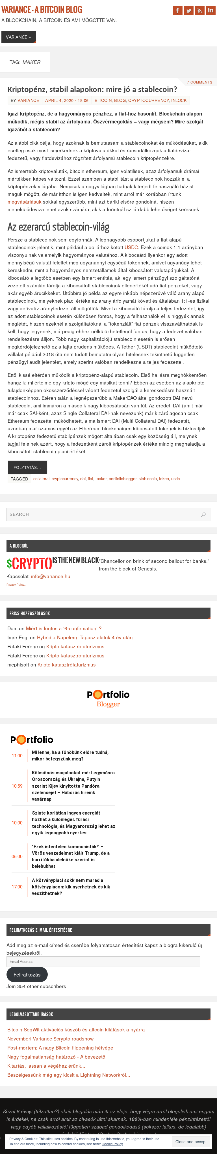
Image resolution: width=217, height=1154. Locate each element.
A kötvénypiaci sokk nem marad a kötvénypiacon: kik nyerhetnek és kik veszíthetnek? (71, 887)
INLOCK (179, 100)
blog (120, 100)
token (164, 478)
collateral (41, 478)
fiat (90, 478)
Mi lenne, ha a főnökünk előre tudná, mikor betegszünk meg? (70, 756)
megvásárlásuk (25, 201)
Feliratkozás (27, 974)
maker (101, 478)
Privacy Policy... (16, 585)
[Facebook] (178, 10)
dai (83, 478)
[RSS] (200, 10)
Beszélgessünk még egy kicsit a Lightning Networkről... (68, 1074)
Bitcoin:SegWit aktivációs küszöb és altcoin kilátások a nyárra (76, 1029)
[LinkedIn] (211, 10)
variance (28, 100)
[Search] (203, 515)
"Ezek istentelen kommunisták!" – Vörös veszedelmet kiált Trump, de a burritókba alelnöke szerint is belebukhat (71, 856)
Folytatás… (27, 467)
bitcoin (103, 100)
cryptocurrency (148, 100)
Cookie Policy (112, 1143)
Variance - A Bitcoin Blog (41, 10)
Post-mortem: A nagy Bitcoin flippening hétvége (60, 1047)
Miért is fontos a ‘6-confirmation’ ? (64, 628)
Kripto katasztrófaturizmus (75, 646)
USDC (131, 247)
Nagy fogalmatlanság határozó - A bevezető (56, 1056)
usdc (175, 478)
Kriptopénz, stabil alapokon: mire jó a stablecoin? (92, 90)
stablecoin (148, 478)
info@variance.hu (50, 576)
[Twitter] (189, 10)
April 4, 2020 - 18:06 (67, 100)
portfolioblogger (122, 478)
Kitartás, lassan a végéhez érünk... (46, 1065)
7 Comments (199, 82)
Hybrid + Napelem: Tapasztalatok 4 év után (85, 637)
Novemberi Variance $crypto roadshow (50, 1038)
